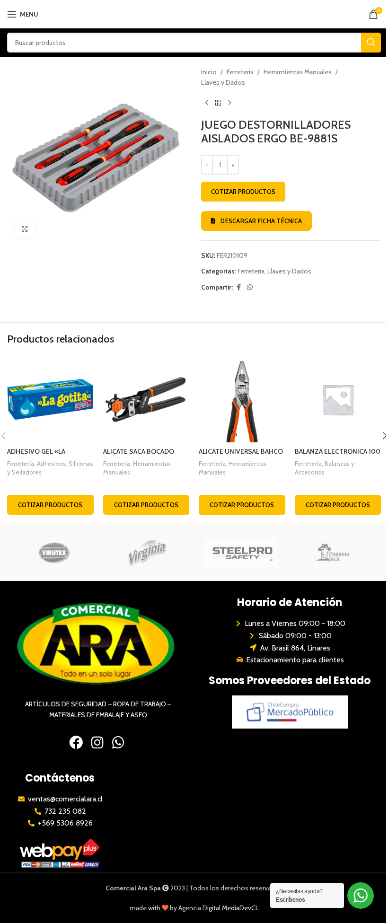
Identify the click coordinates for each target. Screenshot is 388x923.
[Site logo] (194, 13)
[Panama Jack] (333, 552)
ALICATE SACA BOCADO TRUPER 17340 (138, 456)
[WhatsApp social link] (250, 287)
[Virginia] (147, 552)
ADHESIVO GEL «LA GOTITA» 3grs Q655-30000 (49, 456)
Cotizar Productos (243, 191)
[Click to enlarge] (24, 228)
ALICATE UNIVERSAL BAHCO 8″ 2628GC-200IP (241, 456)
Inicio (209, 72)
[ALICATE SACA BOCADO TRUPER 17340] (146, 399)
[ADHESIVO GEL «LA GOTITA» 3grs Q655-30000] (50, 399)
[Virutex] (53, 552)
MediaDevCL (240, 908)
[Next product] (229, 103)
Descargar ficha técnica (261, 221)
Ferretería (240, 72)
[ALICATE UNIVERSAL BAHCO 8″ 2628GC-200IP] (242, 399)
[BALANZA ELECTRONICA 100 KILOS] (338, 399)
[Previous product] (206, 103)
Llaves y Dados (223, 82)
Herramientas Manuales (298, 72)
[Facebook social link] (238, 287)
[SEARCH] (371, 43)
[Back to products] (218, 103)
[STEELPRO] (240, 552)
